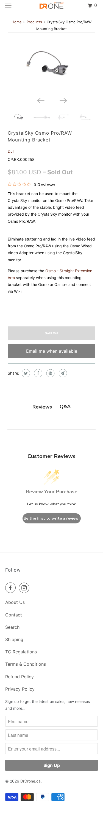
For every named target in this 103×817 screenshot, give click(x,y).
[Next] (63, 100)
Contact (13, 615)
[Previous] (40, 100)
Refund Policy (19, 676)
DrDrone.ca (30, 781)
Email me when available (51, 351)
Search (12, 627)
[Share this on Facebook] (37, 373)
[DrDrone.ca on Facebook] (11, 588)
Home (17, 22)
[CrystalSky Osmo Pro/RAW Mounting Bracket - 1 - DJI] (51, 65)
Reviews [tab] (42, 407)
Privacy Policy (20, 689)
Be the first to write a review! (52, 518)
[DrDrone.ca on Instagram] (25, 588)
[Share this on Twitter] (25, 373)
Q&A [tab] (65, 406)
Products (34, 22)
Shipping (14, 639)
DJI (11, 151)
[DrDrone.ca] (51, 5)
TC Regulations (21, 651)
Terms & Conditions (25, 664)
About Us (15, 602)
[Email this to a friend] (62, 373)
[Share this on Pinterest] (50, 373)
